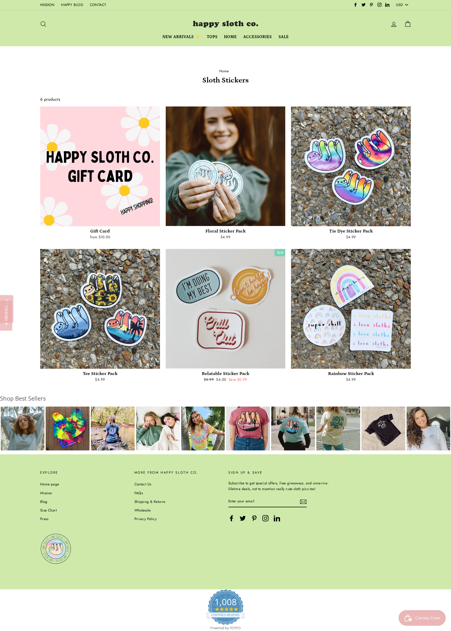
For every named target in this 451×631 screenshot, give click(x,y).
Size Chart (48, 510)
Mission (46, 493)
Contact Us (142, 484)
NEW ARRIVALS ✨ (181, 36)
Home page (49, 484)
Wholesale (142, 510)
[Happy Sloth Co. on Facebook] (231, 518)
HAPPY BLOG (72, 4)
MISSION (47, 4)
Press (44, 518)
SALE (283, 36)
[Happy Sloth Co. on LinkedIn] (277, 518)
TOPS (212, 36)
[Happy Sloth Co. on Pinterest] (254, 518)
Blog (44, 501)
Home (224, 71)
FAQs (138, 493)
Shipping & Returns (149, 501)
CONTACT (98, 4)
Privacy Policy (145, 518)
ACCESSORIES (257, 36)
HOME (230, 36)
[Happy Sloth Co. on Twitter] (243, 518)
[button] (23, 428)
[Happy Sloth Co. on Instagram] (265, 518)
